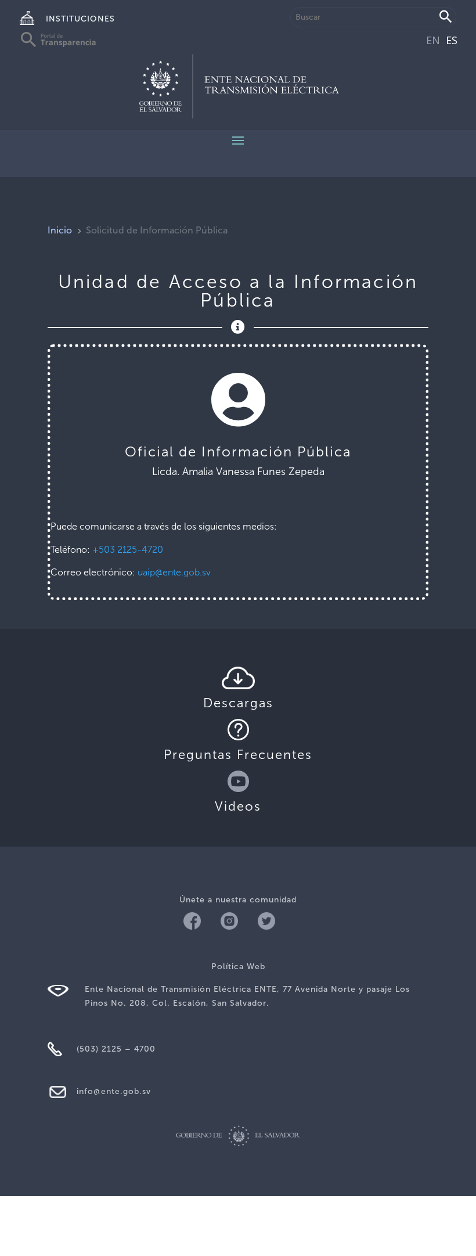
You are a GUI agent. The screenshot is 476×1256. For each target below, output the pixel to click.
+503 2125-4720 (127, 549)
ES (451, 40)
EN (433, 40)
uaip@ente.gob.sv (174, 572)
